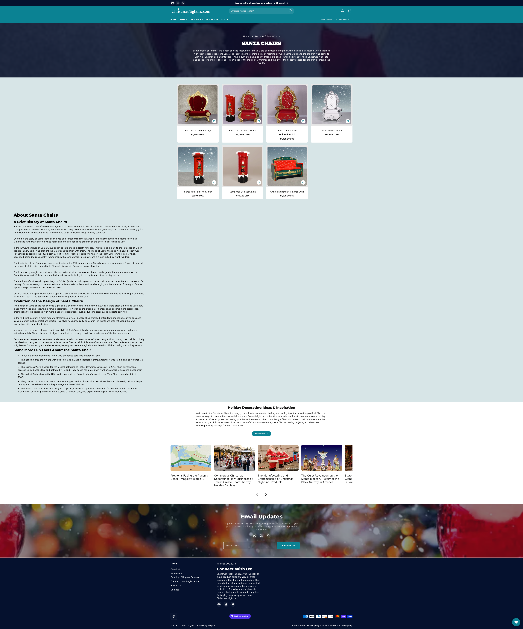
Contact (175, 589)
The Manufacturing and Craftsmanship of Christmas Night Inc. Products (275, 479)
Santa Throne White (331, 130)
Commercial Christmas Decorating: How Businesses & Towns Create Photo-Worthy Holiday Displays (233, 480)
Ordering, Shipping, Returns (185, 577)
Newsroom (176, 573)
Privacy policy (298, 625)
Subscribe (286, 545)
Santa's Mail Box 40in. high (198, 191)
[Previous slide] (257, 494)
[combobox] (257, 11)
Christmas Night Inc (187, 625)
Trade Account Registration (185, 581)
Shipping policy (345, 625)
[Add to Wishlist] (214, 121)
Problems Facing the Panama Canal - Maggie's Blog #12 (189, 477)
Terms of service (329, 625)
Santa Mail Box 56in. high (242, 191)
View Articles (260, 434)
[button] (349, 11)
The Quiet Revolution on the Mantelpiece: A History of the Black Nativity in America (320, 479)
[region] (261, 3)
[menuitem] (192, 568)
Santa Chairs (273, 36)
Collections (258, 36)
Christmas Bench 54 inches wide (287, 191)
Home (246, 36)
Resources (176, 585)
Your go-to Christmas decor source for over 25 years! (260, 3)
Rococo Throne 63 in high (198, 130)
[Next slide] (266, 494)
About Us (175, 568)
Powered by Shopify (206, 625)
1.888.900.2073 (344, 19)
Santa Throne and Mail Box (242, 130)
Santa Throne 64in (287, 130)
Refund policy (313, 625)
